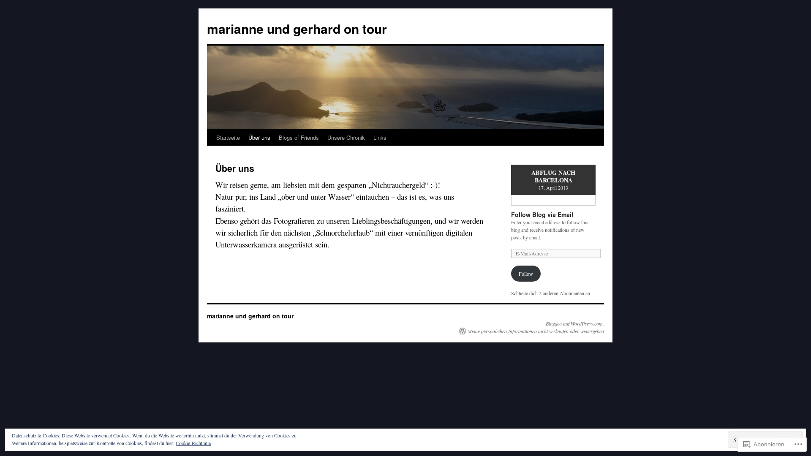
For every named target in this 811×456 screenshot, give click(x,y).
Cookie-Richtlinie (193, 443)
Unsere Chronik (346, 137)
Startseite (228, 137)
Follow (526, 273)
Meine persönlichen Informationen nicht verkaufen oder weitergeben (536, 331)
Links (379, 137)
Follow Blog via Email (542, 214)
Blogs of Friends (299, 137)
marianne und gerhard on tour (297, 28)
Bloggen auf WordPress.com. (575, 323)
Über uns (259, 137)
